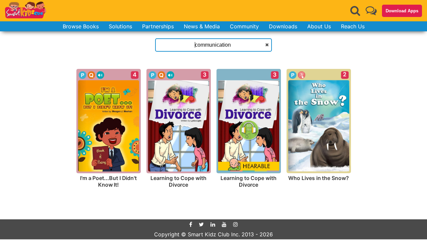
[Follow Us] (371, 10)
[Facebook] (190, 224)
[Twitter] (201, 224)
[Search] (355, 10)
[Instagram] (236, 224)
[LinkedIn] (213, 224)
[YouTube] (224, 224)
